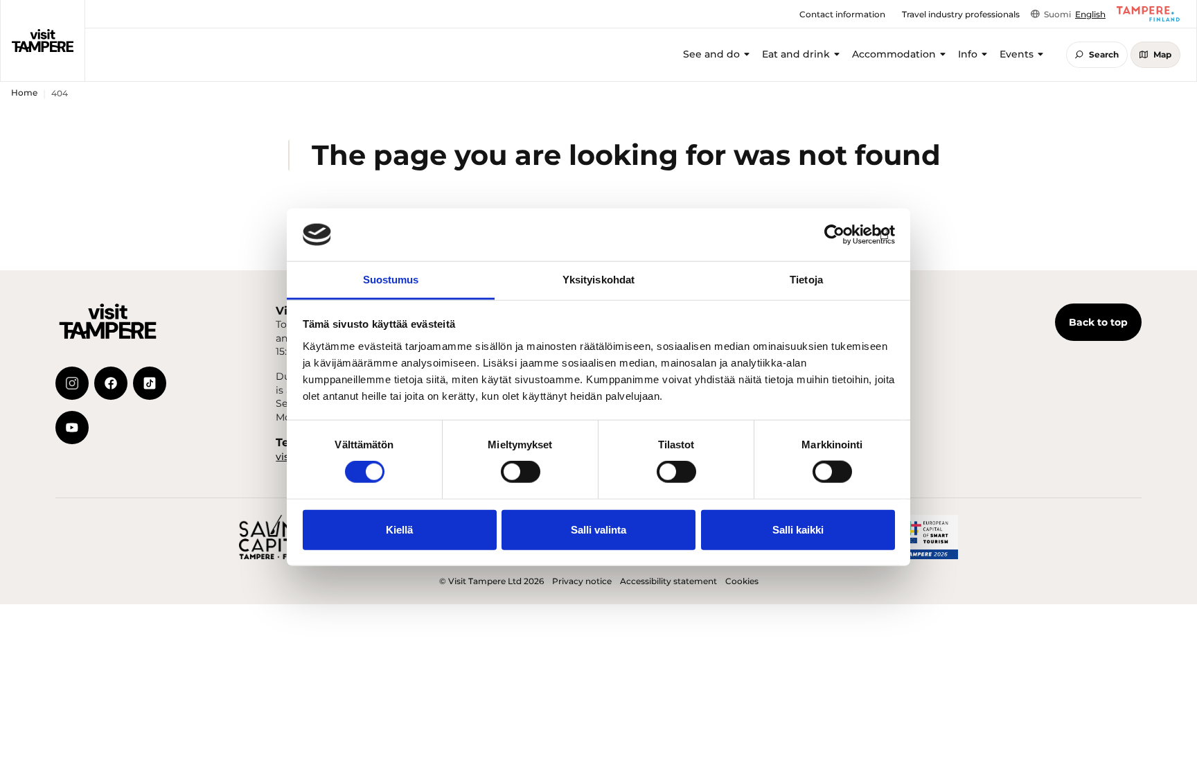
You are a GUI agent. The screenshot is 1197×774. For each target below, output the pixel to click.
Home (24, 92)
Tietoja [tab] (806, 279)
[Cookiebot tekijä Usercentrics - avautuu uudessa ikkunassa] (834, 235)
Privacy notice (582, 581)
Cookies (742, 581)
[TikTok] (149, 383)
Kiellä (399, 529)
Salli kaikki (798, 529)
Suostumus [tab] (391, 279)
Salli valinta (598, 529)
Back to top (1098, 322)
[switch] (520, 472)
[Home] (42, 40)
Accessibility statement (668, 581)
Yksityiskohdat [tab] (598, 279)
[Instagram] (72, 383)
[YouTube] (72, 427)
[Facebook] (110, 383)
